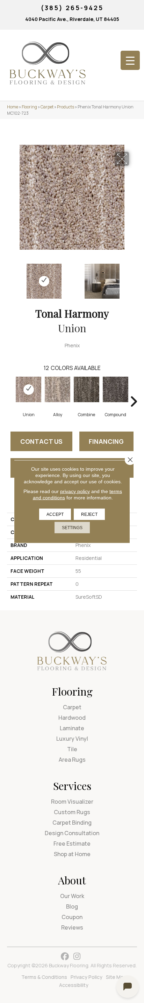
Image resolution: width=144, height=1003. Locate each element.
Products (65, 107)
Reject (89, 514)
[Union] (28, 389)
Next (133, 277)
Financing (106, 441)
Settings (72, 527)
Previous (10, 277)
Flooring (29, 107)
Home (12, 107)
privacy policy (75, 491)
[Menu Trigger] (130, 60)
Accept (55, 514)
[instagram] (77, 956)
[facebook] (65, 956)
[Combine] (86, 389)
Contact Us (41, 441)
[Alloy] (57, 389)
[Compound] (115, 389)
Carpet (47, 107)
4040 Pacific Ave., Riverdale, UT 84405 (72, 19)
